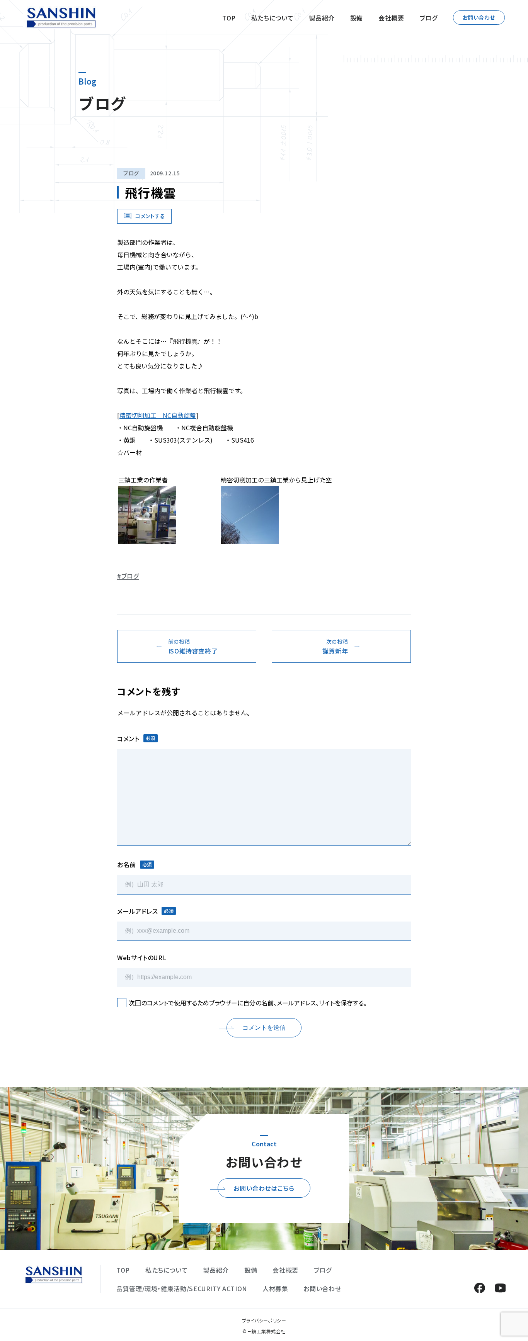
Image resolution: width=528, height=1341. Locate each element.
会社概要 (391, 17)
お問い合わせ (479, 17)
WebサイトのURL (142, 957)
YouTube (500, 1288)
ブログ (429, 17)
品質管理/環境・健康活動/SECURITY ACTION (181, 1288)
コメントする (150, 216)
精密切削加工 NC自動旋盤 (157, 415)
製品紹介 (322, 17)
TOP (229, 17)
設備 (356, 17)
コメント (136, 738)
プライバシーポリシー (264, 1320)
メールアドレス (145, 911)
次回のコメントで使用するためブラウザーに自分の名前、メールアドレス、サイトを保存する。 (248, 1002)
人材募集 (275, 1288)
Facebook (479, 1288)
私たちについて (272, 17)
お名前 (134, 864)
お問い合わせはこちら (263, 1188)
